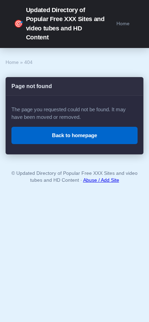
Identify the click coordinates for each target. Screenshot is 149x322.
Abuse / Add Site (101, 180)
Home (123, 23)
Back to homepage (74, 135)
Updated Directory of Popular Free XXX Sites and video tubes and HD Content (59, 24)
